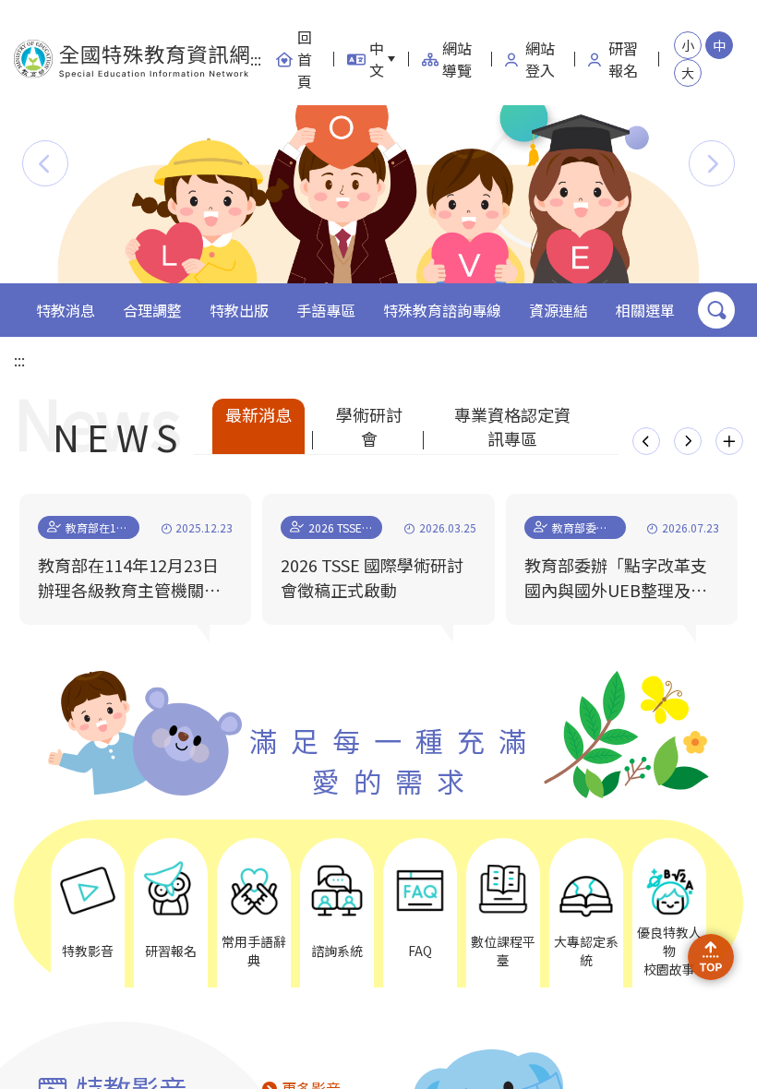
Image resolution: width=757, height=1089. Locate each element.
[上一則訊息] (646, 441)
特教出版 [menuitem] (239, 310)
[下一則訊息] (688, 441)
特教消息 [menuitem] (65, 310)
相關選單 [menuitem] (645, 310)
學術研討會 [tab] (369, 426)
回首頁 (304, 59)
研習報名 (623, 59)
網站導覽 (457, 59)
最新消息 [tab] (258, 414)
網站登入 (540, 59)
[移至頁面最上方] (711, 957)
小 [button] (687, 45)
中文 (376, 59)
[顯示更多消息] (729, 441)
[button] (45, 163)
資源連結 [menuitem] (558, 310)
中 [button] (719, 45)
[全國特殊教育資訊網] (132, 59)
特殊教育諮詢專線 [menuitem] (442, 310)
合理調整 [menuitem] (152, 310)
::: (255, 59)
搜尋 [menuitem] (716, 310)
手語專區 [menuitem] (325, 310)
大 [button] (687, 73)
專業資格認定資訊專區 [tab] (512, 426)
